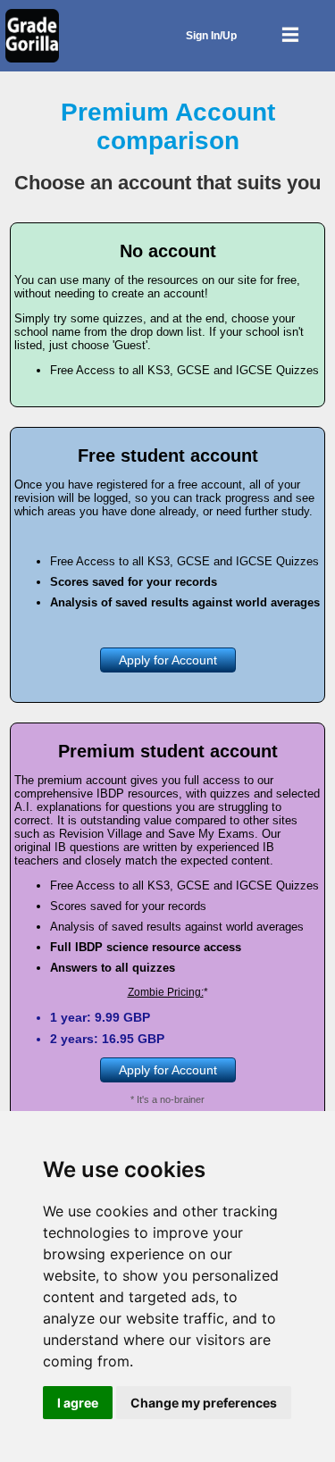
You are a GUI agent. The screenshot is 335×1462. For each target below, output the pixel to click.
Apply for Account (168, 660)
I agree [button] (77, 1402)
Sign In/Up (211, 35)
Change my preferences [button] (203, 1402)
